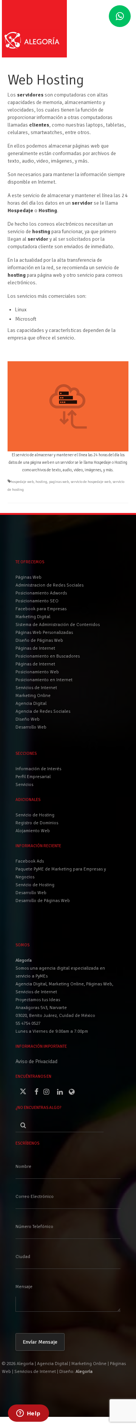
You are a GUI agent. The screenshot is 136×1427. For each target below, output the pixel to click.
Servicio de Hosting (34, 885)
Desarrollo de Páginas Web (42, 901)
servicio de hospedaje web (91, 482)
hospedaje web (22, 482)
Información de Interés (38, 769)
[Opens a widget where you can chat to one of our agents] (28, 1413)
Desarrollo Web (30, 893)
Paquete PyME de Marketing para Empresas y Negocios (60, 873)
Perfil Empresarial (33, 777)
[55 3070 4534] (120, 16)
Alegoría (84, 1371)
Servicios (24, 784)
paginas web (59, 482)
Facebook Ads (29, 861)
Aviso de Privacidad (36, 1061)
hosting (41, 482)
